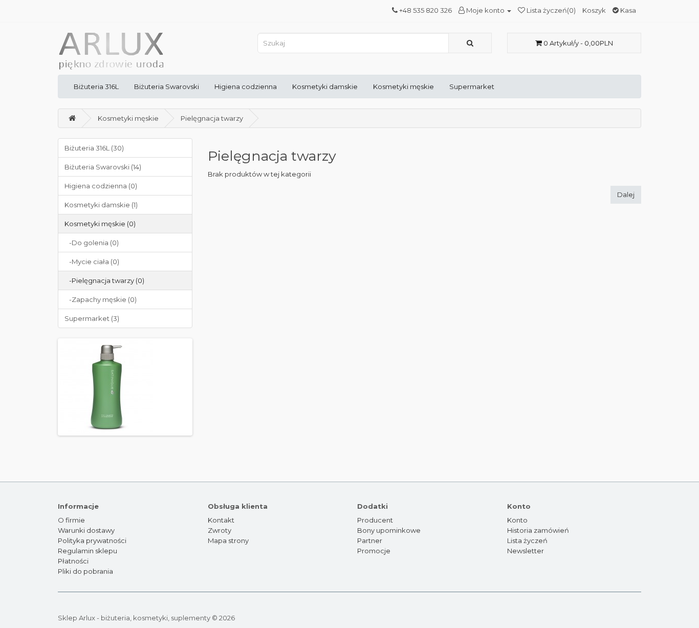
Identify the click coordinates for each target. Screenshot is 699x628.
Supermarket (471, 86)
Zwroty (219, 530)
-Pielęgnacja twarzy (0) (104, 280)
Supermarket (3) (91, 318)
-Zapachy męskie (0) (100, 299)
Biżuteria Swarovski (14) (102, 167)
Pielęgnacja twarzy (212, 118)
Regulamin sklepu (87, 551)
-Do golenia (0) (91, 243)
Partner (369, 540)
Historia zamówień (538, 530)
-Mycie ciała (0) (91, 261)
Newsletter (525, 551)
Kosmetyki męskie (403, 86)
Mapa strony (228, 540)
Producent (375, 520)
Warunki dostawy (86, 530)
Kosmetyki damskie (325, 86)
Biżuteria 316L (96, 86)
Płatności (73, 561)
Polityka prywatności (92, 540)
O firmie (71, 520)
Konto (517, 520)
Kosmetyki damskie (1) (101, 205)
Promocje (373, 551)
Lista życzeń (527, 540)
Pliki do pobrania (85, 571)
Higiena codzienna (245, 86)
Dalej (626, 194)
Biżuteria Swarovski (166, 86)
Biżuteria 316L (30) (94, 148)
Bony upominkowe (389, 530)
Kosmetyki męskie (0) (100, 224)
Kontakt (221, 520)
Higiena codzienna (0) (100, 186)
